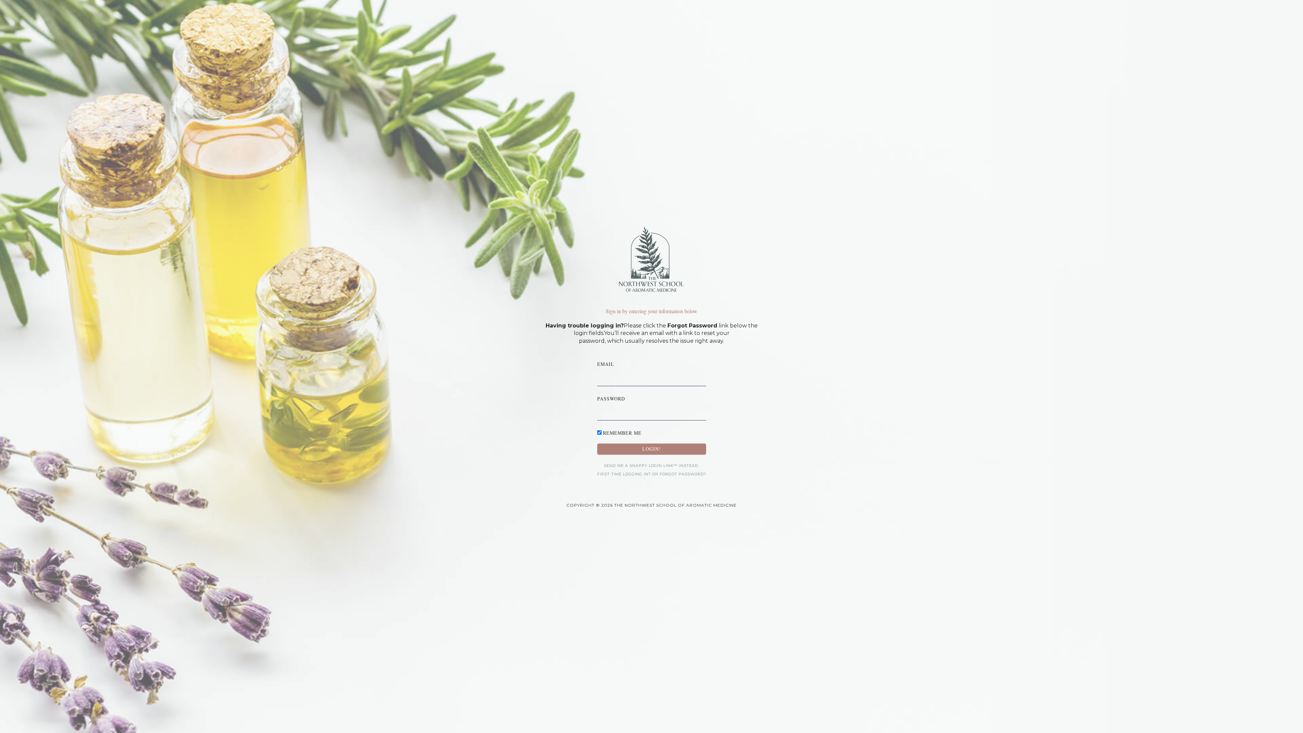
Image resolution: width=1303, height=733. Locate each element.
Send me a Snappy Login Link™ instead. (651, 465)
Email (605, 364)
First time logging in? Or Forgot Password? (651, 474)
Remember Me (622, 433)
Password (611, 398)
